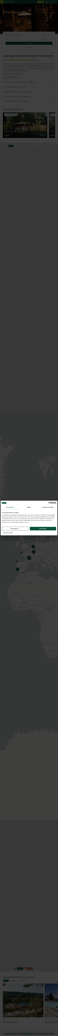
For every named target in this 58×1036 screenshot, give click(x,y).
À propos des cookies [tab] (48, 507)
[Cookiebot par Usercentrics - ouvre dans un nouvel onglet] (49, 503)
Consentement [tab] (10, 507)
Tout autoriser (43, 528)
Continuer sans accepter (8, 532)
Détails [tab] (29, 507)
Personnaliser (14, 528)
